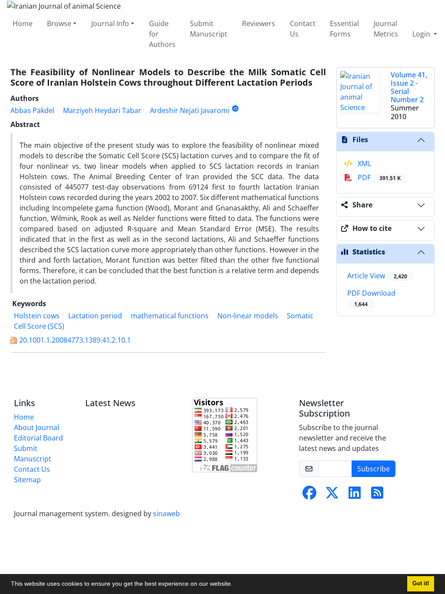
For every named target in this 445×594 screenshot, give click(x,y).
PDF (378, 177)
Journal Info (110, 23)
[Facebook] (309, 495)
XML (363, 163)
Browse (59, 23)
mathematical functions (170, 315)
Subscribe (373, 469)
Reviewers (258, 23)
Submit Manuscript (208, 29)
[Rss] (377, 495)
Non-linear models (247, 315)
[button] (235, 585)
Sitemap (27, 479)
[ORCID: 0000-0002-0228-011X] (235, 108)
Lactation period (95, 315)
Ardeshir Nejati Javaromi (189, 110)
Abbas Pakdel (32, 110)
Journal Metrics (386, 29)
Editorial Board (38, 438)
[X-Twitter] (332, 495)
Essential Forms (344, 29)
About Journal (36, 427)
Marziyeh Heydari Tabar (102, 110)
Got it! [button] (420, 584)
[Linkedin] (354, 495)
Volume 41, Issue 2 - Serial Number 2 (409, 87)
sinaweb (166, 513)
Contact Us (302, 29)
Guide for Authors (162, 34)
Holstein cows (37, 315)
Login (422, 34)
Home (23, 23)
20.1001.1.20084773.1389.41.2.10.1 (75, 340)
